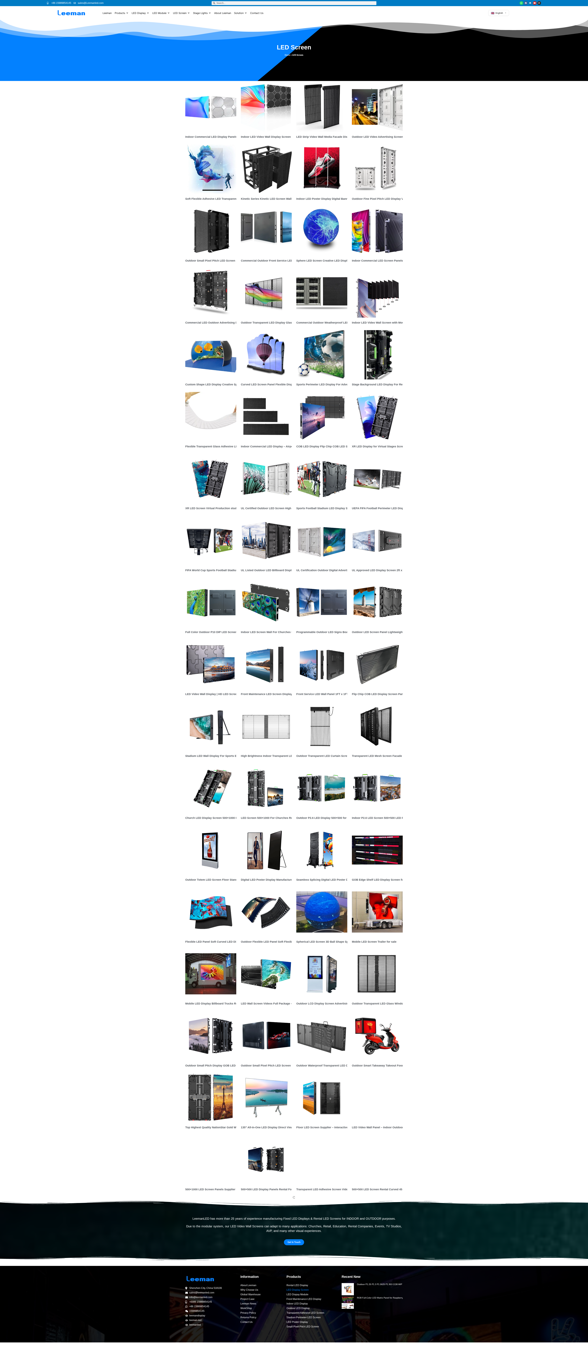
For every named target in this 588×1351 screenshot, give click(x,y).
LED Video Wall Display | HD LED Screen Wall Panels (219, 694)
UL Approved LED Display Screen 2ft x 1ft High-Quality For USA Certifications (403, 570)
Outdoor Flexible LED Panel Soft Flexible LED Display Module (281, 941)
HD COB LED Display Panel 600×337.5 (377, 1313)
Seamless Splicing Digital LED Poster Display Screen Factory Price (340, 879)
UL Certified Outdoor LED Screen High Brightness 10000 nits (280, 508)
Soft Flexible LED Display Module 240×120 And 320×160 (332, 1313)
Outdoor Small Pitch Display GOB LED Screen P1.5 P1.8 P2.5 (225, 1065)
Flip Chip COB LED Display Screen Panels (379, 694)
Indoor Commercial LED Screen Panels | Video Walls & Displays (393, 260)
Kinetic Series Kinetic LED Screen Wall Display (271, 198)
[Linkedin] (530, 3)
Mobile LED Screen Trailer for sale (374, 941)
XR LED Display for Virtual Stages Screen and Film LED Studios (393, 446)
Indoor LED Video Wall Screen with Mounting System (386, 322)
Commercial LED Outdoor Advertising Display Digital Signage (225, 322)
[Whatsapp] (521, 3)
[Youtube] (535, 3)
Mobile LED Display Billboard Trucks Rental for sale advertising (226, 1003)
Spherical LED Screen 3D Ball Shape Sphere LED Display (333, 941)
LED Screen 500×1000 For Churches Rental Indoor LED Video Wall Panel (288, 817)
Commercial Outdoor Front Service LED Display (272, 260)
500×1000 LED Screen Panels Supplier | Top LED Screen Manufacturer (231, 1189)
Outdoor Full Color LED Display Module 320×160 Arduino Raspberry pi (287, 1313)
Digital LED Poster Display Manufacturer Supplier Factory (278, 879)
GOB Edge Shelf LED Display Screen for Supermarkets (388, 879)
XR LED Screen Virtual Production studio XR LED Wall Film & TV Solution (233, 508)
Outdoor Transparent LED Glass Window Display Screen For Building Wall (400, 1003)
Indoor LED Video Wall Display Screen (266, 136)
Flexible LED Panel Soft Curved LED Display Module (219, 941)
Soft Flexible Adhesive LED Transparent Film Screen (219, 198)
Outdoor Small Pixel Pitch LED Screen (210, 260)
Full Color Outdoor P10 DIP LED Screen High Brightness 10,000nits (229, 632)
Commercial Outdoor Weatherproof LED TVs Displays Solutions (338, 322)
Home (287, 55)
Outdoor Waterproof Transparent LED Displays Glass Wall (334, 1065)
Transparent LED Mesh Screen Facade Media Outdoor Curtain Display (397, 755)
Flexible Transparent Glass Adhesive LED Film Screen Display (225, 446)
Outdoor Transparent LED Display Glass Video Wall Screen (279, 322)
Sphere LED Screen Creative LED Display (323, 260)
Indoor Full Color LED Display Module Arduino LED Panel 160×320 (228, 1313)
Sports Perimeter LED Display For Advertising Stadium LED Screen (340, 384)
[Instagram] (539, 3)
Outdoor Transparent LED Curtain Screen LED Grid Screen (334, 755)
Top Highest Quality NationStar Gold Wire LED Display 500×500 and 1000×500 (236, 1127)
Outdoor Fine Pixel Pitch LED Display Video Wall (383, 198)
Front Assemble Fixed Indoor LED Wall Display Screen (220, 1251)
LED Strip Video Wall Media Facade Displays (325, 136)
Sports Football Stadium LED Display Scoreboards (329, 508)
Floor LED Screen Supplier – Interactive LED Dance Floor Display (339, 1127)
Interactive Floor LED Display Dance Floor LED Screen (276, 1251)
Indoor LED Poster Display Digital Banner (323, 198)
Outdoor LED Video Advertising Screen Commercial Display (391, 136)
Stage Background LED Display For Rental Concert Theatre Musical (396, 384)
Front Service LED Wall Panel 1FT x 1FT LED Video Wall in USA (337, 694)
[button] (121, 13)
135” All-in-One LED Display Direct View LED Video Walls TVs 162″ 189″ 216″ (291, 1127)
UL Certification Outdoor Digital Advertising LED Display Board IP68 (340, 570)
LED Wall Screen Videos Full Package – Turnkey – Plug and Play (283, 1003)
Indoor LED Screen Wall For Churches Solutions (272, 632)
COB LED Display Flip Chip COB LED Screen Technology (333, 446)
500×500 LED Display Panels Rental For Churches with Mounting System (288, 1189)
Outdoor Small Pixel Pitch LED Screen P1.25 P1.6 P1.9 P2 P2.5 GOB (285, 1065)
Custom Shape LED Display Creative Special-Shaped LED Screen (228, 384)
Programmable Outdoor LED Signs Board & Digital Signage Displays (341, 632)
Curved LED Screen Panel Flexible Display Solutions (275, 384)
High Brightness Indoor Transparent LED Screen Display (278, 755)
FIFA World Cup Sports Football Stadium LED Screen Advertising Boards (233, 570)
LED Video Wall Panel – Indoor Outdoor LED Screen (386, 1127)
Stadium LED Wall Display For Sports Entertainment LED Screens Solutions (234, 755)
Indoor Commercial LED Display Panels (211, 136)
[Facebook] (526, 3)
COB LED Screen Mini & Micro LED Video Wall (382, 1251)
